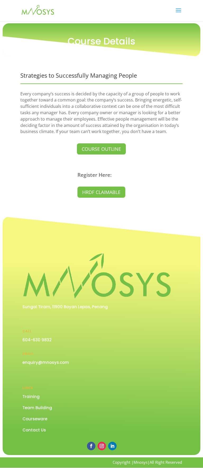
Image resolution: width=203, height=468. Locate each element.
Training (31, 396)
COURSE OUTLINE (101, 149)
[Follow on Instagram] (102, 446)
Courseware (34, 419)
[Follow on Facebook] (91, 446)
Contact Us (34, 430)
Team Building (37, 407)
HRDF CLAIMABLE (101, 192)
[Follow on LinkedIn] (112, 446)
